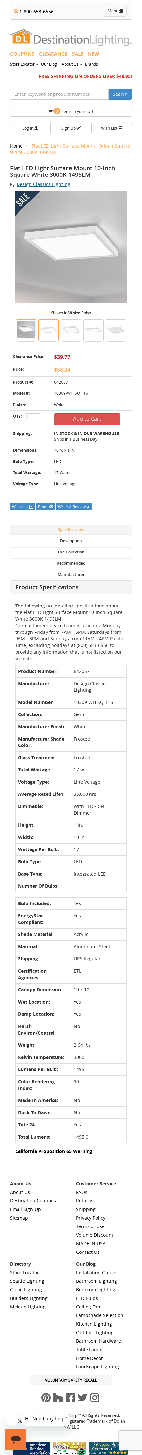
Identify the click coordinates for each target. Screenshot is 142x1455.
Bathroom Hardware (98, 1341)
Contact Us (88, 1252)
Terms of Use (90, 1226)
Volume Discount (94, 1235)
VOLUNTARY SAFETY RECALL (71, 1380)
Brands (91, 64)
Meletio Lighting (28, 1307)
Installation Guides (97, 1272)
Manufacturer (71, 574)
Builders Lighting (29, 1298)
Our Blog (49, 64)
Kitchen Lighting (94, 1324)
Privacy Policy (90, 1218)
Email (43, 506)
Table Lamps (90, 1349)
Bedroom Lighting (95, 1289)
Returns (84, 1201)
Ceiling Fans (89, 1307)
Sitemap (19, 1218)
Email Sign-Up (25, 1209)
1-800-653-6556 (35, 11)
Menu (116, 12)
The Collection (71, 552)
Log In (28, 128)
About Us (70, 64)
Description (71, 541)
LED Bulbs (87, 1298)
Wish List (109, 128)
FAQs (81, 1192)
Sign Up (69, 128)
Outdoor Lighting (95, 1332)
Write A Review (72, 506)
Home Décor (89, 1358)
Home (17, 146)
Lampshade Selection (99, 1315)
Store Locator (22, 64)
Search (120, 94)
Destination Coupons (33, 1201)
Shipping (86, 1209)
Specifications (71, 530)
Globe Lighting (26, 1289)
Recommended (71, 563)
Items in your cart (74, 111)
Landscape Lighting (97, 1366)
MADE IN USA (91, 1243)
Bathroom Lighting (96, 1281)
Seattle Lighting (27, 1281)
